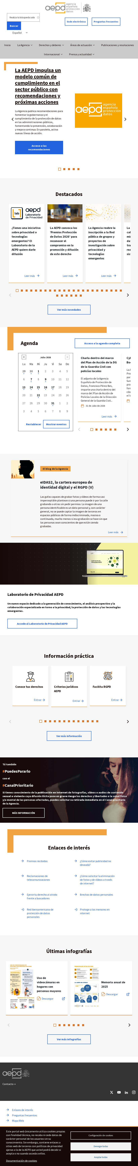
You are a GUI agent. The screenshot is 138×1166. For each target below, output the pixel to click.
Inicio (7, 45)
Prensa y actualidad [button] (80, 54)
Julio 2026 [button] (45, 357)
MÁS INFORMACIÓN (23, 813)
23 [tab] (121, 291)
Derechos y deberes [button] (50, 45)
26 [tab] (67, 296)
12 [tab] (69, 291)
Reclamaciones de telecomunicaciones (38, 877)
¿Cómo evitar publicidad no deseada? (95, 862)
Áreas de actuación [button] (81, 45)
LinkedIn (126, 1092)
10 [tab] (60, 291)
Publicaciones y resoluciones (117, 45)
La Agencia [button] (23, 45)
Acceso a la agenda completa (102, 343)
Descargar (47, 998)
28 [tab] (76, 296)
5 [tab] (78, 169)
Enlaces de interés (22, 1110)
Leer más (113, 532)
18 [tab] (97, 291)
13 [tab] (74, 291)
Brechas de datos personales (96, 894)
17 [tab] (93, 291)
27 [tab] (71, 296)
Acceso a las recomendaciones (39, 147)
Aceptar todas (100, 1157)
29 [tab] (81, 296)
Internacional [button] (52, 54)
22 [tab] (116, 291)
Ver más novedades (69, 309)
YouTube (119, 1092)
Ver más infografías (69, 1039)
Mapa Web (18, 1120)
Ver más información (69, 736)
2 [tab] (64, 169)
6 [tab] (41, 291)
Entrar (37, 699)
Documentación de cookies (21, 1160)
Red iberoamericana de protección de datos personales (40, 913)
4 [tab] (74, 169)
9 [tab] (55, 291)
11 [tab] (64, 291)
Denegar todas (101, 1146)
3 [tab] (69, 169)
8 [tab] (50, 291)
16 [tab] (88, 291)
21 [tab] (111, 291)
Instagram (133, 1092)
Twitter (111, 1092)
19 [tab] (102, 291)
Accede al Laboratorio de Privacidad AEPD (42, 623)
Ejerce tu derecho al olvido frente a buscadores (42, 896)
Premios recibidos (37, 861)
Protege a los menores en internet (95, 911)
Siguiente (125, 118)
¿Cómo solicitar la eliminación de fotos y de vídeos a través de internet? (97, 879)
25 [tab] (62, 296)
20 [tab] (107, 291)
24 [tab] (57, 296)
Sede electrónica (76, 21)
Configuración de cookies (101, 1135)
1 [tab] (60, 169)
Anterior (12, 118)
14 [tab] (78, 291)
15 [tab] (83, 291)
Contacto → (9, 1084)
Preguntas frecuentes (106, 21)
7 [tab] (45, 291)
